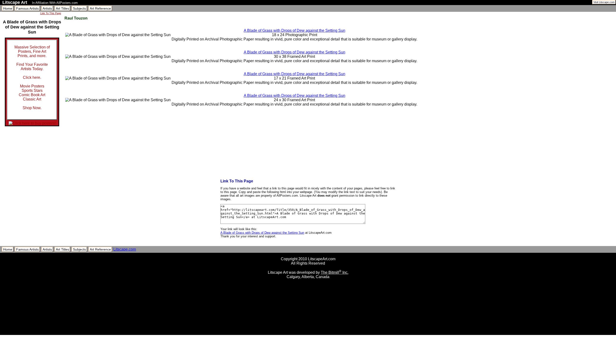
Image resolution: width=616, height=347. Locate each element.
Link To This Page (50, 13)
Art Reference (100, 8)
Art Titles (62, 8)
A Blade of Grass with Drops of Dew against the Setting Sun (294, 30)
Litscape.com (124, 249)
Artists (47, 8)
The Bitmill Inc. (334, 272)
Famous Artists (27, 8)
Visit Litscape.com (604, 2)
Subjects (79, 8)
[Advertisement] (308, 333)
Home (7, 8)
